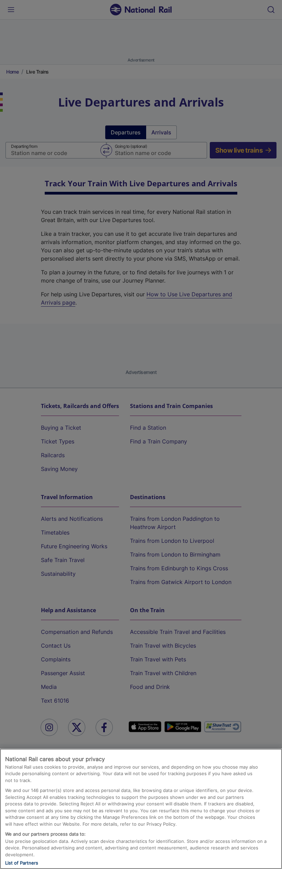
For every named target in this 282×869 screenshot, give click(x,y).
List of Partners (21, 863)
